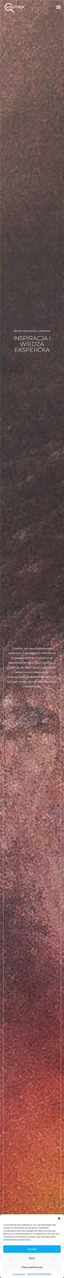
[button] (59, 1218)
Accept (32, 1249)
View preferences (32, 1267)
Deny (32, 1258)
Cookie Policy (19, 1274)
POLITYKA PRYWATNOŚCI (39, 1274)
